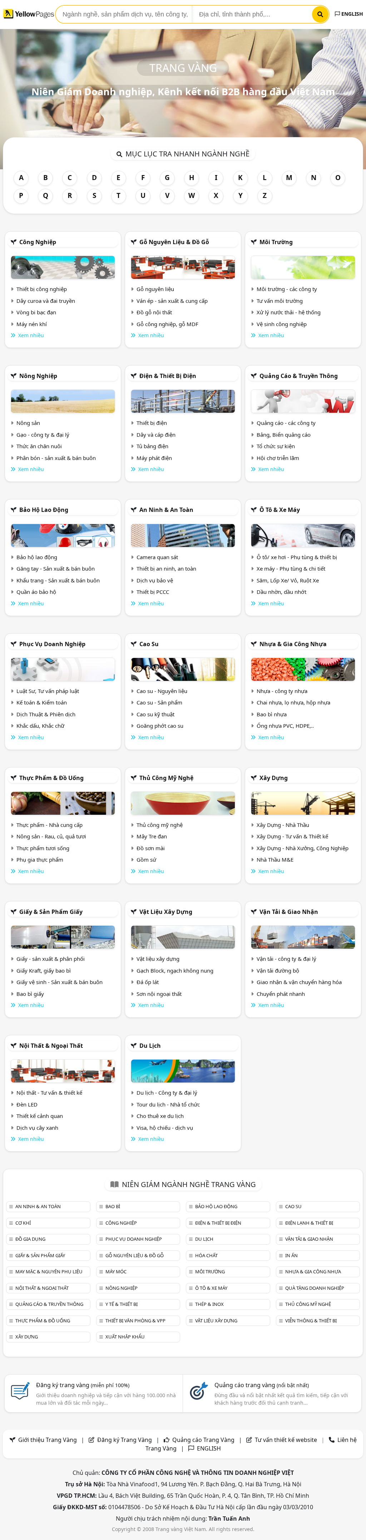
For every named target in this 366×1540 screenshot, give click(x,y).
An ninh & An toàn (166, 510)
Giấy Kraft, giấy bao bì (43, 970)
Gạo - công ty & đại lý (42, 434)
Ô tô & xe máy (279, 510)
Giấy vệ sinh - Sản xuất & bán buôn (59, 981)
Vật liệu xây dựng (165, 912)
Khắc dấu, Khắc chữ (40, 725)
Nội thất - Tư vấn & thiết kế (49, 1092)
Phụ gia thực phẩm (39, 859)
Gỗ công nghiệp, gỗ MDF (167, 324)
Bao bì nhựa (272, 714)
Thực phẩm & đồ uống (51, 778)
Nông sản (28, 422)
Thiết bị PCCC (153, 591)
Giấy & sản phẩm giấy (51, 912)
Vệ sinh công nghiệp (282, 324)
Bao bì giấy (30, 993)
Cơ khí (23, 1223)
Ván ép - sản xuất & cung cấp (172, 300)
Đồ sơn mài (151, 848)
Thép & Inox (209, 1304)
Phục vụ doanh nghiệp (52, 644)
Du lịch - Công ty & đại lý (167, 1092)
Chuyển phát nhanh (281, 993)
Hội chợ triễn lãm (278, 457)
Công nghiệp (37, 242)
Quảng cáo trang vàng (261, 1385)
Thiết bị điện (152, 422)
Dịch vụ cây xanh (37, 1127)
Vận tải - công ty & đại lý (286, 958)
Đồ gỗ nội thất (154, 312)
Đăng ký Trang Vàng (124, 1440)
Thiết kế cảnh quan (39, 1115)
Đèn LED (27, 1104)
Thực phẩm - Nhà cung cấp (49, 824)
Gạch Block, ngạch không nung (175, 970)
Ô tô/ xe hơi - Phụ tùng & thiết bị (297, 557)
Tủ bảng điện (152, 446)
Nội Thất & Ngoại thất (51, 1046)
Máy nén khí (31, 324)
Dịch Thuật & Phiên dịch (45, 714)
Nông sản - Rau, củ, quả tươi (51, 836)
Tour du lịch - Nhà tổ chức (168, 1104)
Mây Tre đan (152, 836)
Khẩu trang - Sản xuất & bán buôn (58, 580)
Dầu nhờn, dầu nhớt (281, 591)
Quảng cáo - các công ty (286, 422)
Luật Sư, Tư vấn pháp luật (47, 690)
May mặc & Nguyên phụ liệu (49, 1271)
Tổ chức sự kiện (276, 446)
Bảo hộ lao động (43, 510)
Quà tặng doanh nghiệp (314, 1288)
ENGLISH (351, 13)
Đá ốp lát (148, 981)
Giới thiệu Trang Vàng (47, 1440)
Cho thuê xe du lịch (160, 1115)
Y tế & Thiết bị (121, 1304)
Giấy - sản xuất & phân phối (50, 958)
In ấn (291, 1255)
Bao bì (112, 1206)
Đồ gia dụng (30, 1239)
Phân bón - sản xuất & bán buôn (56, 457)
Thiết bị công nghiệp (41, 288)
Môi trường (276, 242)
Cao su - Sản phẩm (159, 702)
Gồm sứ (146, 859)
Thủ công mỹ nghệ (166, 778)
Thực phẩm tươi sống (42, 848)
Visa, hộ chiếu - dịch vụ (165, 1127)
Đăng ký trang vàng (82, 1385)
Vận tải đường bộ (278, 970)
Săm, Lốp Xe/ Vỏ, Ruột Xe (288, 580)
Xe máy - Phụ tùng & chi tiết (291, 568)
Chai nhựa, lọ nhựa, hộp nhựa (293, 702)
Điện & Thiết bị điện (167, 376)
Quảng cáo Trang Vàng (203, 1440)
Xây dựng (273, 778)
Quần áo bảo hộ (36, 591)
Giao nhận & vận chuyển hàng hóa (299, 981)
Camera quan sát (157, 557)
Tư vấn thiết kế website (286, 1440)
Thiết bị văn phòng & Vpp (135, 1320)
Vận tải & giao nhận (288, 912)
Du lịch (150, 1046)
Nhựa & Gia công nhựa (293, 644)
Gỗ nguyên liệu (155, 288)
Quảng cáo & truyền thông (298, 376)
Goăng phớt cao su (160, 725)
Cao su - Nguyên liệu (162, 690)
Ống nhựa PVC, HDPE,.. (285, 725)
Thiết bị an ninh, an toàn (166, 568)
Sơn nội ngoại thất (159, 993)
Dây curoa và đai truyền (45, 300)
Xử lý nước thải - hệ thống (289, 312)
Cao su (149, 644)
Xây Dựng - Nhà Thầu (283, 824)
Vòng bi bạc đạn (36, 312)
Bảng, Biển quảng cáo (284, 434)
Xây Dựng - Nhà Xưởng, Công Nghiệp (302, 848)
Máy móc (116, 1271)
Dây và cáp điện (156, 434)
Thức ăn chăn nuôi (39, 446)
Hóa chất (206, 1255)
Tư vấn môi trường (280, 300)
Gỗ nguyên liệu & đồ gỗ (174, 242)
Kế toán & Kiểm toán (41, 702)
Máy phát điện (154, 457)
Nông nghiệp (38, 376)
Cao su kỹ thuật (155, 714)
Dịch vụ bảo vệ (155, 580)
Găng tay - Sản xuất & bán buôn (55, 568)
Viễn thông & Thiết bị (311, 1320)
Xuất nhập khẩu (125, 1336)
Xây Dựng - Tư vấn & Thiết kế (292, 836)
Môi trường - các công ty (287, 288)
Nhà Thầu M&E (275, 859)
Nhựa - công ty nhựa (282, 690)
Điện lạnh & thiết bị (309, 1223)
